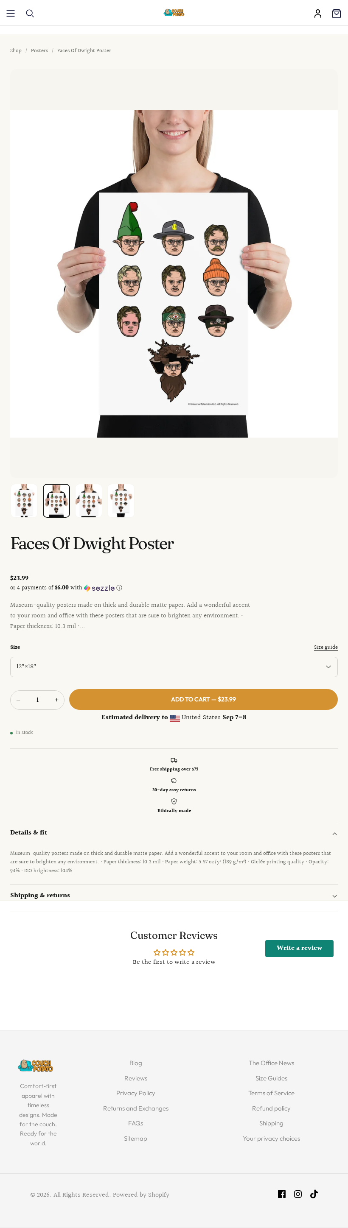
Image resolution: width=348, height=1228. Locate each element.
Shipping (271, 1123)
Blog (135, 1063)
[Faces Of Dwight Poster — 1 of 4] (24, 501)
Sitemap (135, 1138)
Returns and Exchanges (135, 1108)
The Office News (271, 1063)
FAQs (135, 1123)
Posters (39, 51)
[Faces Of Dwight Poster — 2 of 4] (56, 501)
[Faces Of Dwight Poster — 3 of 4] (88, 501)
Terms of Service (271, 1093)
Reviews (135, 1078)
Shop (16, 51)
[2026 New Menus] (10, 13)
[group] (174, 273)
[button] (174, 588)
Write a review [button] (299, 948)
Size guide (326, 647)
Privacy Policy (135, 1093)
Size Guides (271, 1078)
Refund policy (271, 1108)
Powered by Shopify (141, 1195)
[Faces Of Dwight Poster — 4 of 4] (121, 501)
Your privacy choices (271, 1138)
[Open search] (30, 13)
